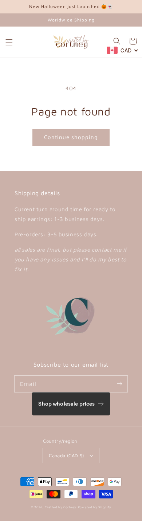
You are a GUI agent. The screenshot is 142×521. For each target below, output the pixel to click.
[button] (9, 42)
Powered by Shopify (94, 507)
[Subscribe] (119, 384)
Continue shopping (71, 137)
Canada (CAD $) (66, 455)
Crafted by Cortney (60, 507)
